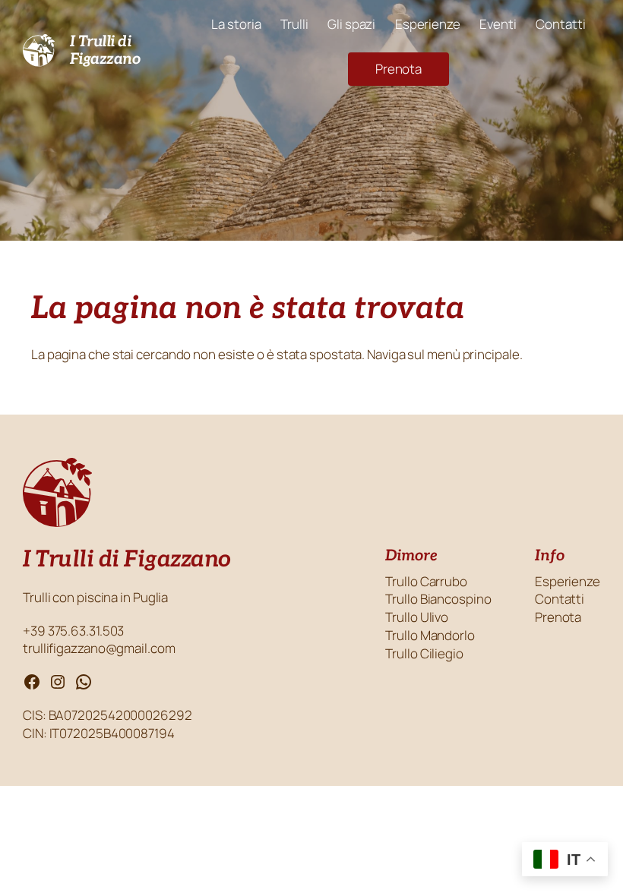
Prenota (398, 68)
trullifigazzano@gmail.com (99, 648)
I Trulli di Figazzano (105, 50)
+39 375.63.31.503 (74, 630)
